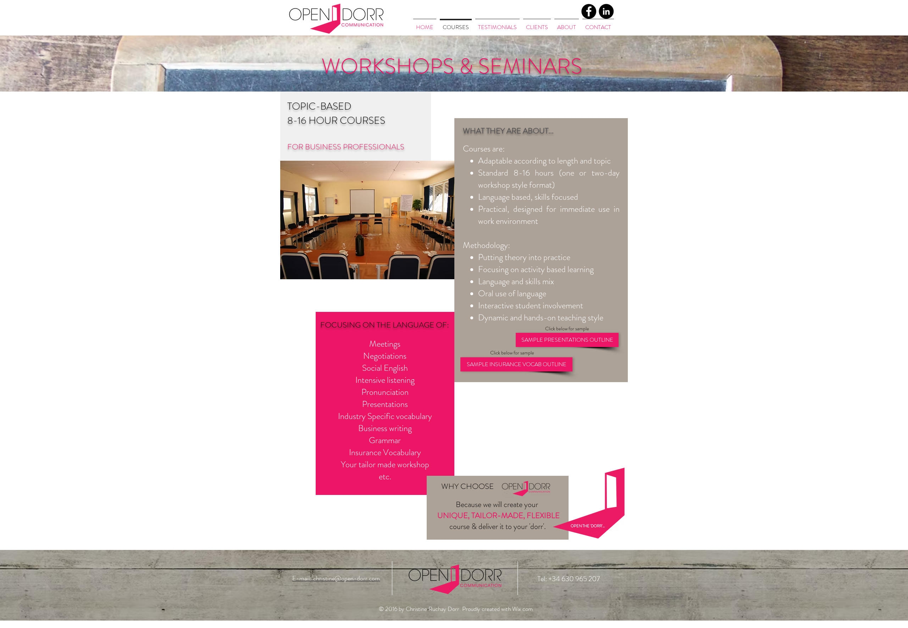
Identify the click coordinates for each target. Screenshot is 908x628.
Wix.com (522, 609)
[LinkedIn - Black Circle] (606, 11)
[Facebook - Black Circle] (588, 11)
